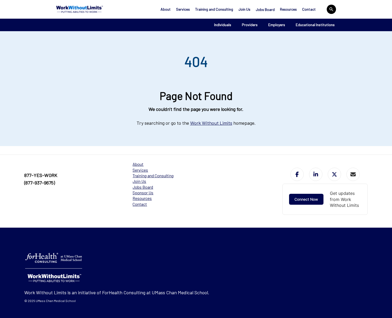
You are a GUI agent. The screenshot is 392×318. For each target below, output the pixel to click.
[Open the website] (79, 9)
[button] (297, 174)
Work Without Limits (211, 123)
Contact (309, 9)
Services (183, 9)
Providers (250, 24)
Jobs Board (265, 9)
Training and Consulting (214, 9)
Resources (288, 9)
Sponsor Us (143, 192)
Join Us (244, 9)
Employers (276, 24)
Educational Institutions (315, 24)
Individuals (222, 24)
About (166, 9)
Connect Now (306, 199)
